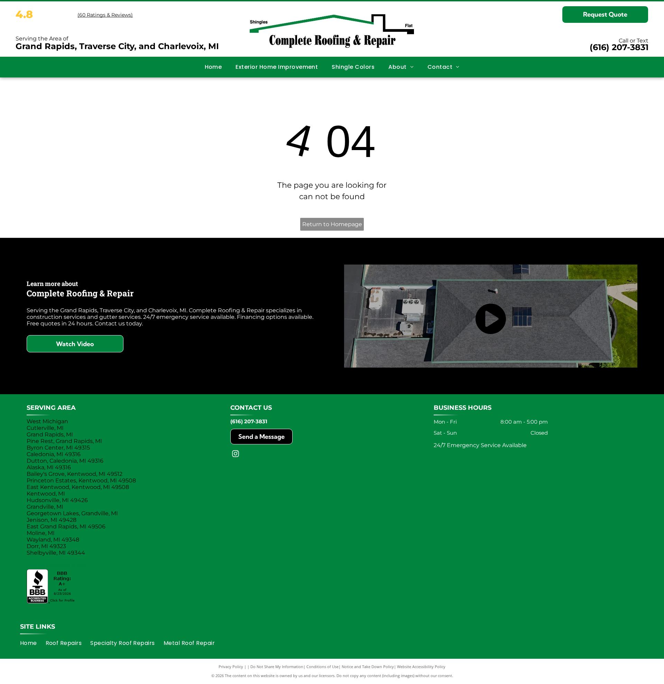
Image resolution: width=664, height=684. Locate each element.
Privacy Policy (231, 666)
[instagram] (235, 455)
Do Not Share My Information (276, 666)
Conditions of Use (322, 666)
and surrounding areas (56, 565)
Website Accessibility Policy (421, 666)
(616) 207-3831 (619, 47)
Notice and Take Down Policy (368, 666)
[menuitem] (213, 67)
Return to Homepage (332, 224)
